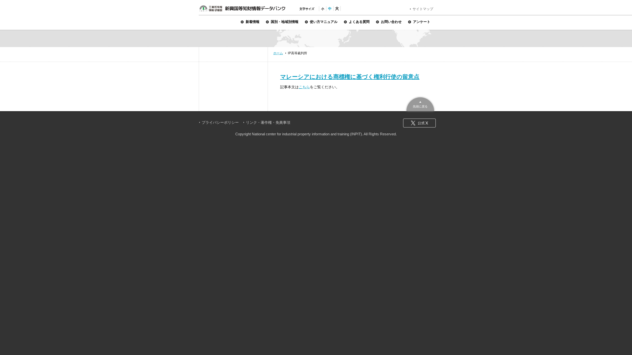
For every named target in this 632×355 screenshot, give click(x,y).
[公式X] (419, 123)
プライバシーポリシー (220, 122)
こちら (304, 87)
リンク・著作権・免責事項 (268, 122)
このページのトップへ (420, 103)
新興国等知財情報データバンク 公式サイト (242, 8)
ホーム (278, 53)
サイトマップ (423, 9)
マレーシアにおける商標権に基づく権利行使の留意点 (349, 76)
